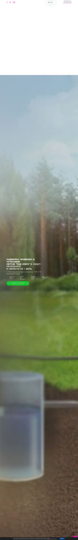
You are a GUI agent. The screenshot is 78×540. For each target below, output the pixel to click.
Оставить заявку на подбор (67, 2)
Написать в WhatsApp (51, 2)
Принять (62, 538)
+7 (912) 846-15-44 (68, 1)
